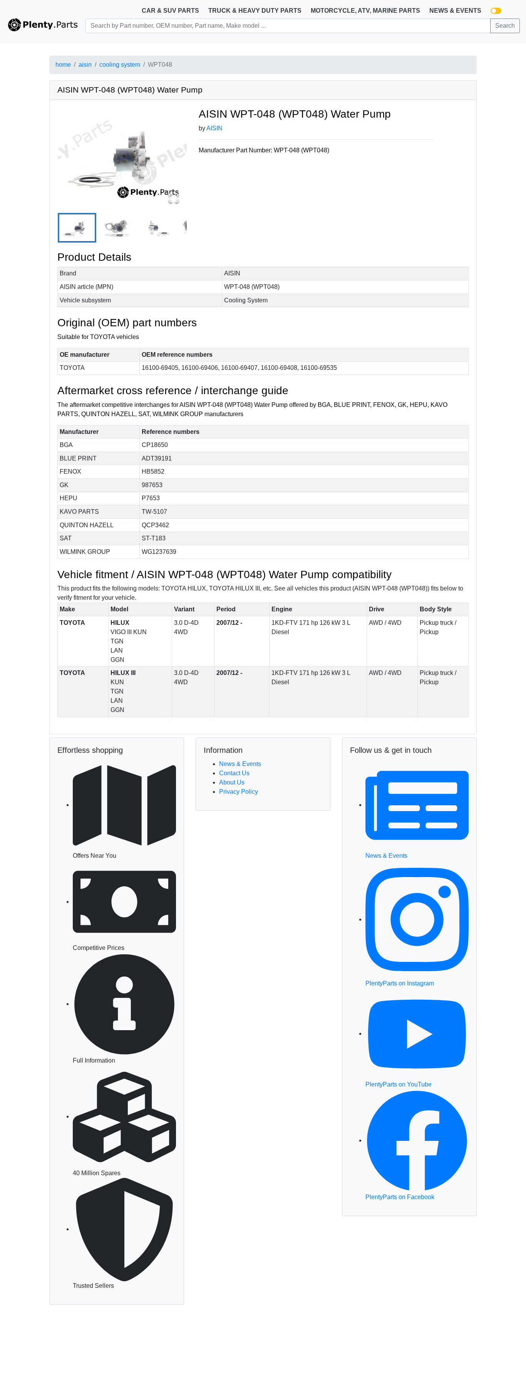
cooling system (119, 64)
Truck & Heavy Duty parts (255, 10)
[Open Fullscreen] (174, 198)
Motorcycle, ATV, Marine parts (365, 10)
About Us (232, 782)
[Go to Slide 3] (155, 228)
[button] (122, 156)
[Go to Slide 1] (77, 228)
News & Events (455, 10)
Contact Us (234, 773)
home (63, 64)
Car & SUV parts (170, 10)
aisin (85, 64)
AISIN (214, 128)
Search (505, 25)
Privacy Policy (238, 791)
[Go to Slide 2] (116, 228)
